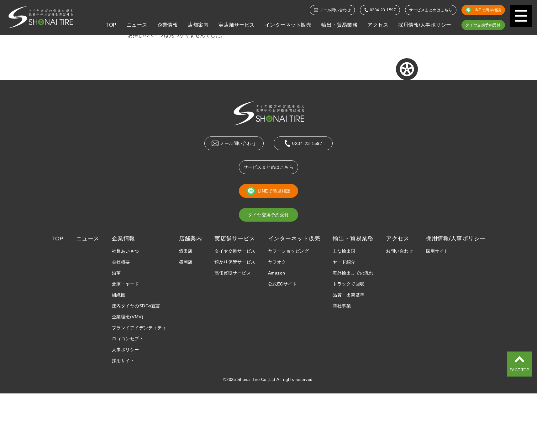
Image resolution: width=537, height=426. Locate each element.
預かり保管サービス (234, 261)
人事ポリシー (125, 349)
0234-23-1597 (383, 10)
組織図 (118, 294)
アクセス (377, 25)
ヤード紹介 (344, 261)
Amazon (276, 272)
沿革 (116, 272)
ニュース (137, 25)
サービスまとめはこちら (430, 10)
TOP (111, 25)
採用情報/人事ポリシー (424, 25)
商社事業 (342, 305)
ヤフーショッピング (288, 251)
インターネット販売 (288, 25)
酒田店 (185, 251)
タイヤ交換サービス (234, 251)
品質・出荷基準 (348, 294)
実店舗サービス (236, 25)
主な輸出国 (344, 251)
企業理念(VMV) (127, 316)
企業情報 (167, 25)
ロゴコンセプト (128, 338)
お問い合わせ (399, 251)
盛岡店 (185, 261)
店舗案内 (198, 25)
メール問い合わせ (335, 10)
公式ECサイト (282, 283)
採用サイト (123, 360)
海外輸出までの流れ (353, 272)
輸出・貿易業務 (339, 25)
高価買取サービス (232, 272)
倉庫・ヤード (125, 283)
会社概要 (121, 261)
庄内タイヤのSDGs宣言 (136, 305)
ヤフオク (277, 261)
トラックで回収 (348, 283)
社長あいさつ (125, 251)
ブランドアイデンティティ (139, 327)
